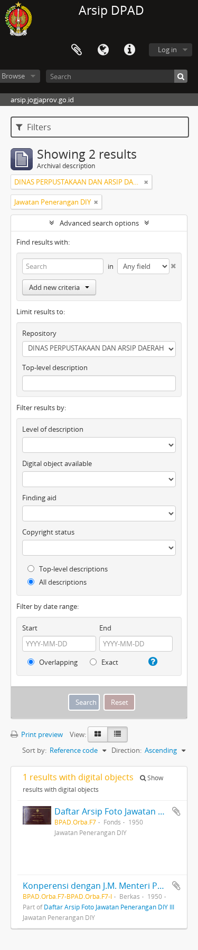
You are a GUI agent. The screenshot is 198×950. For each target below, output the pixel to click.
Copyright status (48, 532)
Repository (39, 333)
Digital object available (57, 463)
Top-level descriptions (72, 569)
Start (29, 628)
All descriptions (62, 582)
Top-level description (55, 367)
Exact (109, 662)
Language (103, 50)
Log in (167, 49)
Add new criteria (54, 287)
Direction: (126, 750)
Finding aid (39, 497)
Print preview (41, 734)
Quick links (129, 50)
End (105, 628)
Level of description (52, 429)
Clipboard (76, 50)
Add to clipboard (176, 811)
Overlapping (57, 662)
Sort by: (34, 750)
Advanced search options (99, 223)
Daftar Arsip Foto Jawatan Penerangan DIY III (109, 907)
